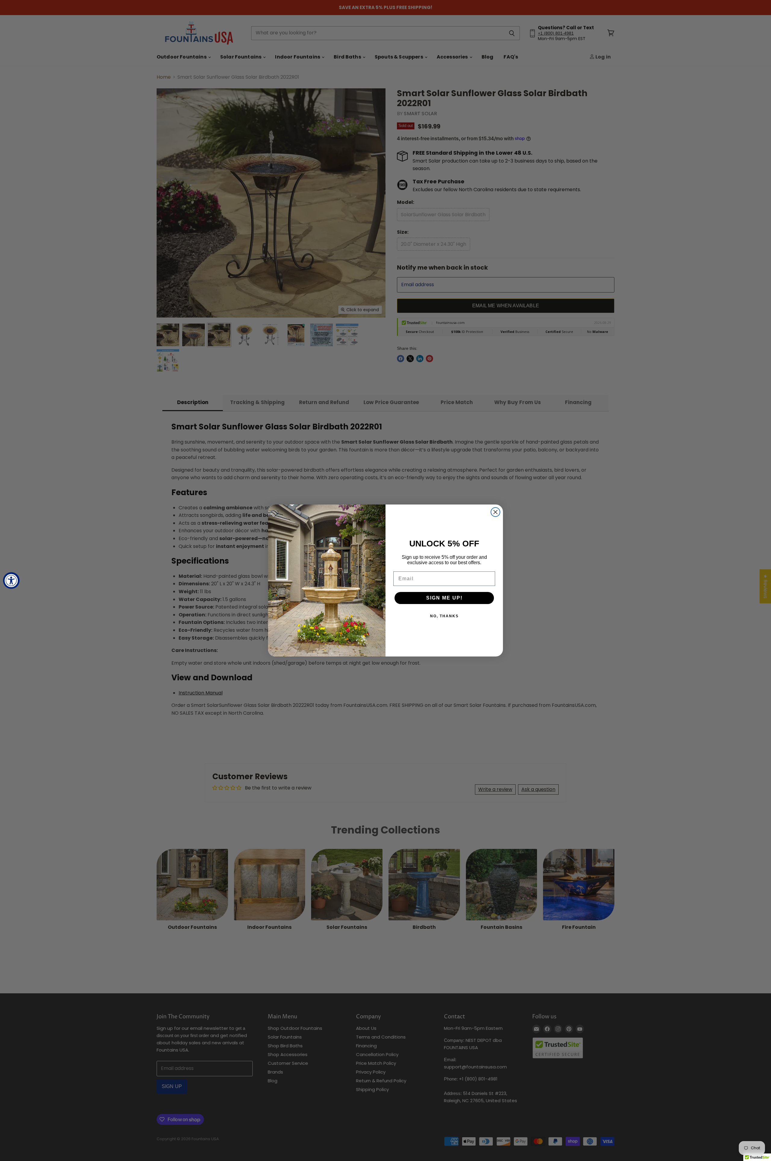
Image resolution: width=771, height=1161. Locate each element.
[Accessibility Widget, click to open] (11, 580)
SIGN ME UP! (444, 597)
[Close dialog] (495, 512)
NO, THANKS (444, 616)
